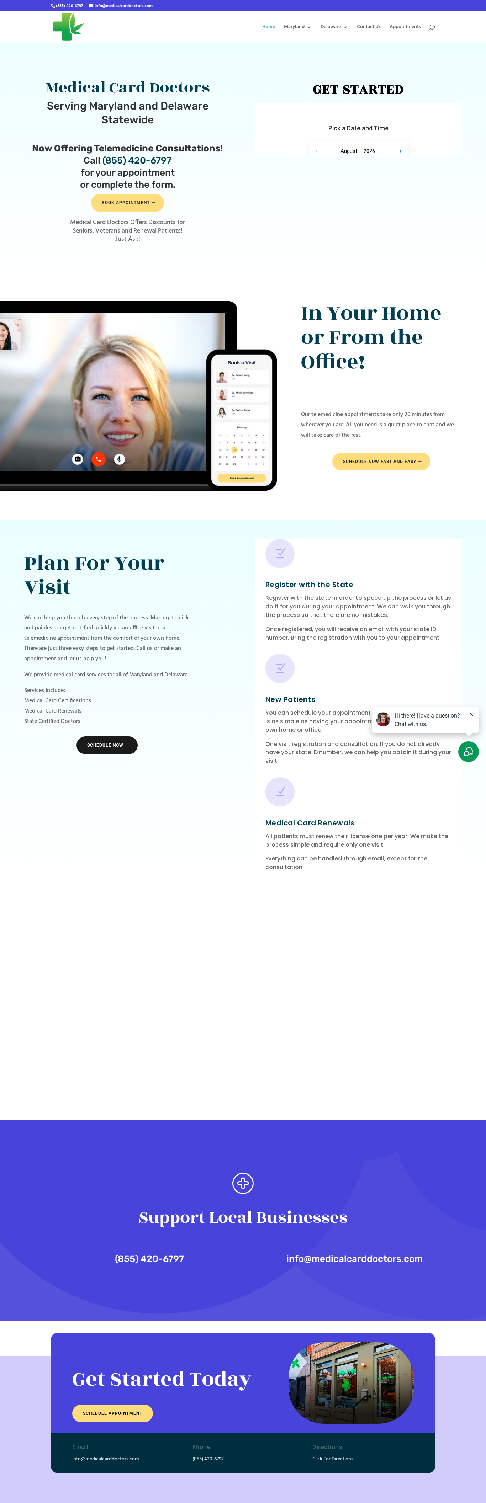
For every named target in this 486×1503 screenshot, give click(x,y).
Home (268, 28)
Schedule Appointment (112, 1413)
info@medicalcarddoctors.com (354, 1258)
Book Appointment (126, 202)
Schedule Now (105, 745)
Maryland (294, 28)
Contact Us (369, 28)
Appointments (405, 28)
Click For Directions (332, 1459)
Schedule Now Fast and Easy (379, 461)
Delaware (331, 28)
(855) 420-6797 (136, 160)
